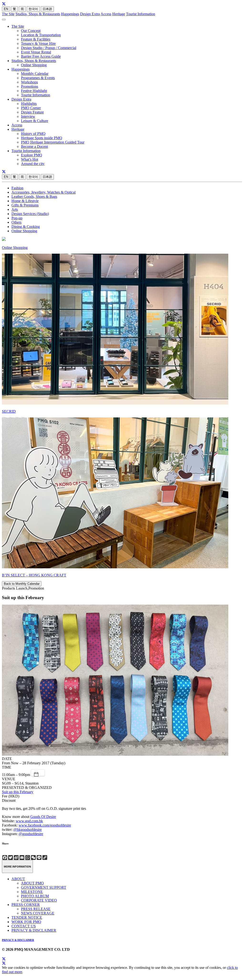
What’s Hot (29, 159)
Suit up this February (17, 792)
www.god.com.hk (29, 821)
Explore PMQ (31, 155)
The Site (8, 14)
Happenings (70, 14)
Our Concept (31, 31)
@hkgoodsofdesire (27, 829)
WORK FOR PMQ (26, 922)
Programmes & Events (38, 78)
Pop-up (16, 218)
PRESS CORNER (25, 905)
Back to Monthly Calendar (22, 584)
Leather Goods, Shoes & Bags (34, 197)
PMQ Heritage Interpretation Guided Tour (52, 142)
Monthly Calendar (34, 74)
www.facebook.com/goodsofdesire (45, 825)
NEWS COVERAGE (37, 913)
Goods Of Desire (43, 817)
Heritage (118, 14)
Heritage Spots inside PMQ (41, 138)
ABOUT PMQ (32, 883)
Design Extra (90, 14)
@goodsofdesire (31, 834)
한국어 (33, 9)
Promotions (29, 86)
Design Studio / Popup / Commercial (48, 48)
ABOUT (18, 879)
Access (106, 14)
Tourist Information (140, 14)
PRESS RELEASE (36, 909)
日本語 (47, 9)
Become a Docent (34, 146)
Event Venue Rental (36, 52)
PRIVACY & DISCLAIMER (33, 930)
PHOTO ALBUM (35, 896)
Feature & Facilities (35, 39)
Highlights (29, 104)
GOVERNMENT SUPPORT (43, 887)
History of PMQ (33, 134)
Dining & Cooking (25, 227)
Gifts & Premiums (25, 205)
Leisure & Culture (34, 121)
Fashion (17, 188)
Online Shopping (34, 65)
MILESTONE (32, 892)
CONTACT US (23, 926)
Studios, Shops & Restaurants (37, 14)
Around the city (33, 164)
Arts (14, 209)
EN (6, 9)
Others (16, 222)
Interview (28, 116)
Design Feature (32, 112)
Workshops (29, 82)
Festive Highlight (34, 91)
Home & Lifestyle (25, 201)
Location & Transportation (41, 35)
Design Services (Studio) (30, 214)
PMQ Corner (31, 108)
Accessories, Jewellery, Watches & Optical (43, 192)
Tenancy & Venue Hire (38, 43)
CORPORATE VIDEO (39, 900)
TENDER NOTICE (26, 917)
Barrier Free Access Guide (41, 56)
